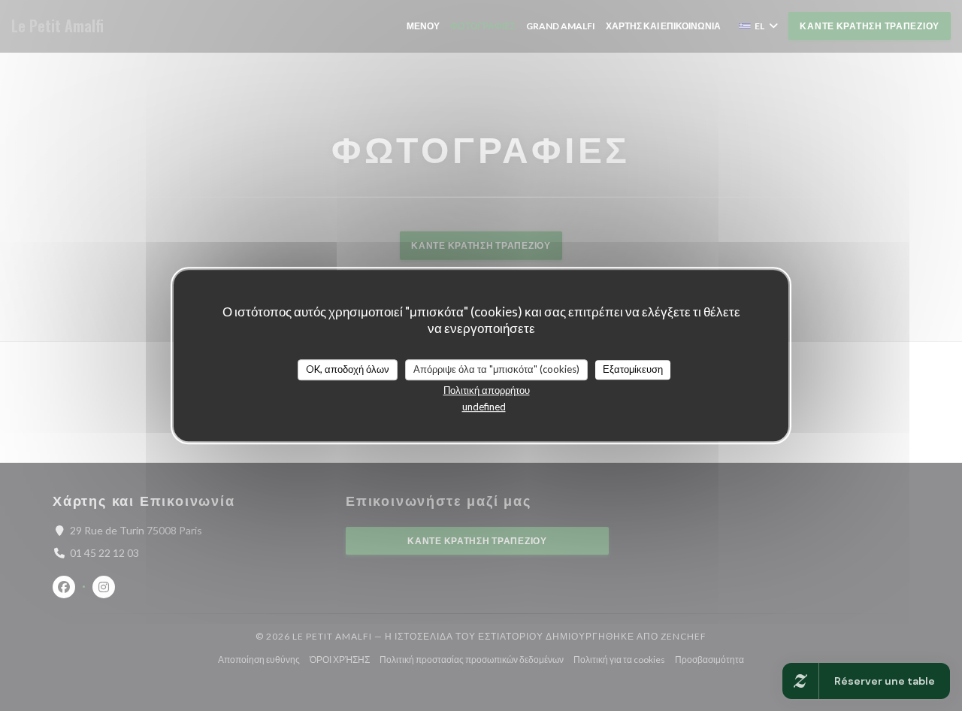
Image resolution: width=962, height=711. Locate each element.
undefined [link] (484, 407)
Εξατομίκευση (633, 369)
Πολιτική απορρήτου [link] (486, 390)
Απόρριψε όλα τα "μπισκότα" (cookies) (496, 369)
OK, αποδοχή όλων (347, 369)
